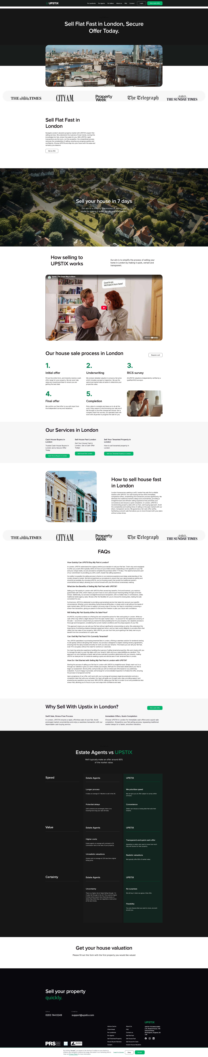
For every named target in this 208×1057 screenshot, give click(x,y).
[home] (52, 3)
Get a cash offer (155, 708)
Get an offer (52, 151)
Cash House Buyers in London (57, 456)
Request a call (155, 355)
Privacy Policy (73, 1054)
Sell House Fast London (85, 453)
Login (141, 3)
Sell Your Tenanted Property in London (119, 453)
